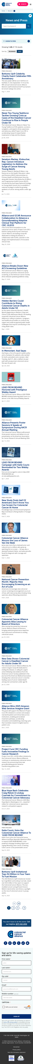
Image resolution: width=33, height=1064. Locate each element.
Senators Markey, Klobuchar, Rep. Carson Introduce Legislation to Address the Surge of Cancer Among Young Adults (16, 164)
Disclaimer (16, 1047)
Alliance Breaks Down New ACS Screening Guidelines (15, 267)
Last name (6, 968)
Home (3, 11)
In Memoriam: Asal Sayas (14, 351)
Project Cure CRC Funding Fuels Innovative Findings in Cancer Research (15, 751)
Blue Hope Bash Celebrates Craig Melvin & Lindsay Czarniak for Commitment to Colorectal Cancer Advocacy (16, 794)
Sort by (4, 51)
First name (6, 959)
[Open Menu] (30, 4)
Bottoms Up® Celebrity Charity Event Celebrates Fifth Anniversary (16, 76)
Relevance (12, 51)
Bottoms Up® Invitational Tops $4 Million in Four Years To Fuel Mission (16, 874)
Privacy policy (17, 1049)
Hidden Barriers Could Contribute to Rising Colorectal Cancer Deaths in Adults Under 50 (16, 304)
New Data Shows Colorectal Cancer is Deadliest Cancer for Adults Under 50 (15, 661)
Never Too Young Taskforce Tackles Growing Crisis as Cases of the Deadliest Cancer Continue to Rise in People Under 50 (16, 118)
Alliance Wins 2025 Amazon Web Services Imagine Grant (15, 707)
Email (4, 985)
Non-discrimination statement (16, 1052)
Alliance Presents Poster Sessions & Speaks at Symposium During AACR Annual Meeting (14, 426)
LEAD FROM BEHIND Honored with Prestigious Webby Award (14, 389)
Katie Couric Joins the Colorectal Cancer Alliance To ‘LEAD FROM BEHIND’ (16, 832)
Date (19, 51)
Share (30, 15)
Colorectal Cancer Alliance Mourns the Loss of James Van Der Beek (15, 540)
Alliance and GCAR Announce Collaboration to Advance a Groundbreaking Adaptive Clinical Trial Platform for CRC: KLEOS (16, 220)
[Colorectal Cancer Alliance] (7, 4)
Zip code (5, 976)
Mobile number (10, 994)
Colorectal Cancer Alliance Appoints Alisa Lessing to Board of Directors (15, 621)
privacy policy (13, 1022)
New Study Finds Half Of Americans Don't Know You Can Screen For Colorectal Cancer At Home (15, 504)
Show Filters (10, 41)
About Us (10, 11)
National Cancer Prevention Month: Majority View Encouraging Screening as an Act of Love (16, 583)
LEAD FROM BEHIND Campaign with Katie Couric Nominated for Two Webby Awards (15, 466)
